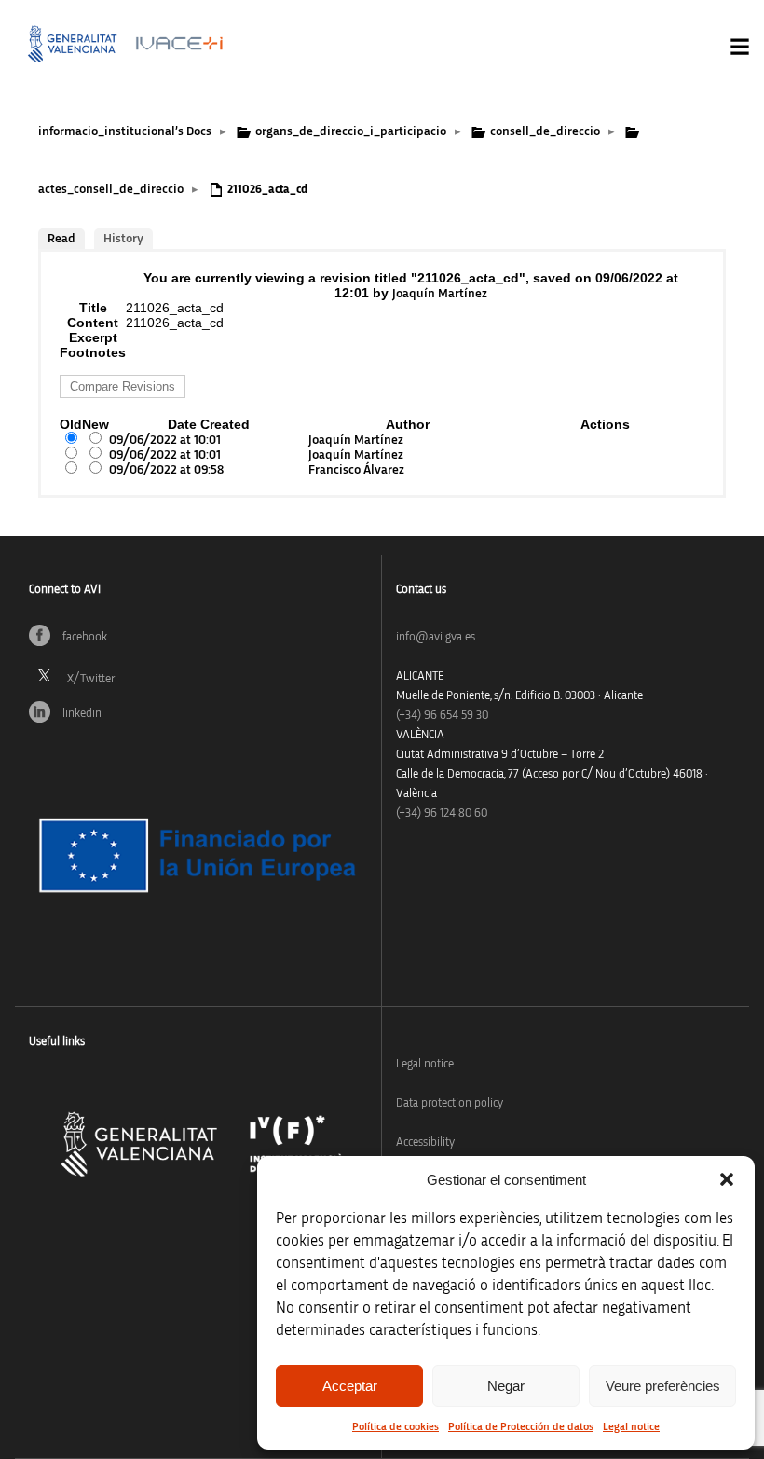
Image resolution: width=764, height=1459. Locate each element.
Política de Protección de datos (520, 1426)
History (123, 238)
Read (61, 238)
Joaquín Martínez (439, 293)
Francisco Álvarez (356, 469)
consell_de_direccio (545, 131)
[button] (726, 1179)
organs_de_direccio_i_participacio (350, 131)
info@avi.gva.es (435, 637)
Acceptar (349, 1386)
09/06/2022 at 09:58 (166, 469)
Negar (506, 1386)
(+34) (442, 715)
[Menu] (740, 47)
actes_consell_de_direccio (111, 189)
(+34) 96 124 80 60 (441, 813)
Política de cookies (395, 1426)
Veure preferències (663, 1386)
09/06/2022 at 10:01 (165, 440)
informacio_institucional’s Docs (124, 131)
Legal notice (631, 1426)
